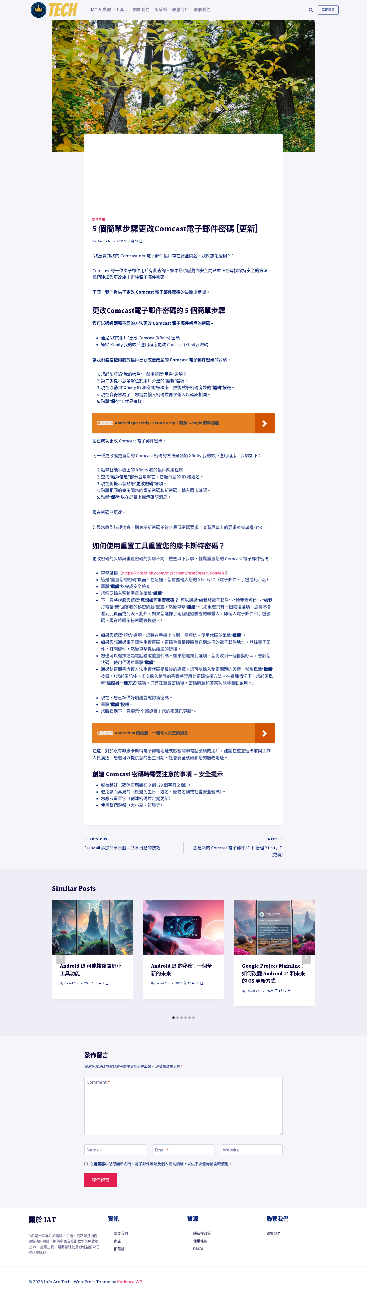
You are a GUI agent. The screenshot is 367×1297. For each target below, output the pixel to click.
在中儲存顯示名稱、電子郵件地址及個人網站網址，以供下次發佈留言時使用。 (161, 1163)
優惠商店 (180, 10)
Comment (98, 1082)
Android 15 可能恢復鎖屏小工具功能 (91, 970)
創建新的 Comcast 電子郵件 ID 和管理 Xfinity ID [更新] (238, 847)
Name (94, 1150)
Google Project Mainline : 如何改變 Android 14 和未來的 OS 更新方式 (273, 973)
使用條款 (200, 1241)
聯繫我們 (202, 10)
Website (231, 1150)
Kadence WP (129, 1281)
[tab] (173, 1017)
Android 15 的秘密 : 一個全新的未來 (181, 970)
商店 (117, 1241)
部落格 (161, 10)
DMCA (198, 1249)
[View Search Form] (310, 10)
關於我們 (141, 10)
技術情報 (98, 219)
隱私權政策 (202, 1233)
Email (162, 1150)
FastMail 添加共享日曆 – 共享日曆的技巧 (122, 844)
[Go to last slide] (60, 957)
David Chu (104, 241)
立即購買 (328, 10)
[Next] (306, 957)
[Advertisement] (183, 180)
